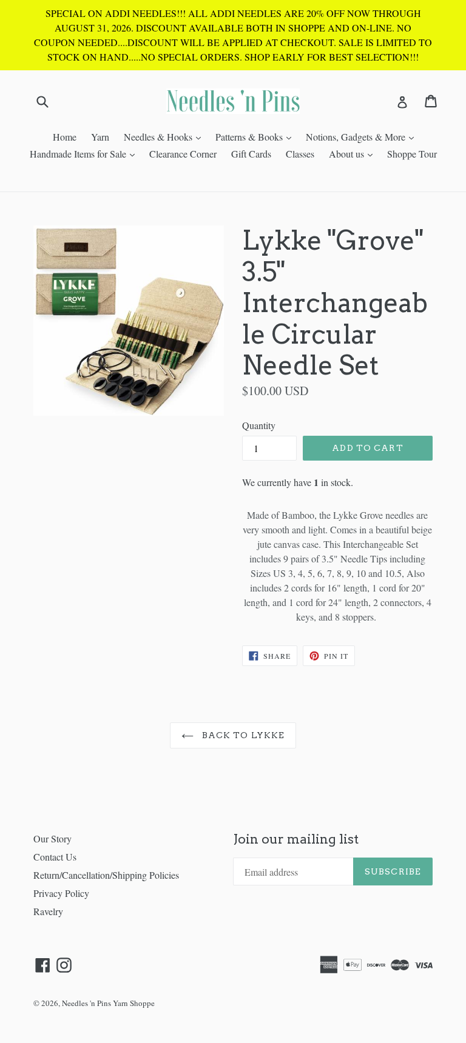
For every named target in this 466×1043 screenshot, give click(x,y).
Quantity (258, 425)
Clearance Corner (183, 153)
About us (354, 153)
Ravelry (48, 911)
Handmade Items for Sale (85, 153)
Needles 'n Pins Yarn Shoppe (108, 1003)
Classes (300, 153)
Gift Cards (251, 153)
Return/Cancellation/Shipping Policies (106, 874)
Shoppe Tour (412, 153)
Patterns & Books (256, 136)
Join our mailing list (296, 839)
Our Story (52, 838)
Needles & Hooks (165, 136)
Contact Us (54, 856)
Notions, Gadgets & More (363, 136)
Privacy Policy (61, 893)
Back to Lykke (242, 735)
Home (64, 136)
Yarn (100, 136)
